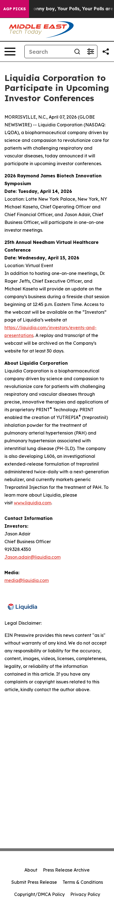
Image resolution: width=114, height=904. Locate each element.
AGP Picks (14, 8)
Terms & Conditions (83, 882)
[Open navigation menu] (9, 51)
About (30, 870)
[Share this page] (106, 51)
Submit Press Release (34, 882)
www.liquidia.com (32, 502)
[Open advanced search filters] (90, 51)
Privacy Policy (85, 894)
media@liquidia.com (26, 580)
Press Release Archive (66, 870)
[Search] (77, 51)
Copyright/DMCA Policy (39, 894)
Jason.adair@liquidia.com (32, 557)
